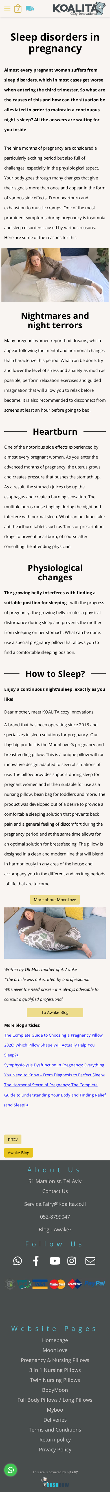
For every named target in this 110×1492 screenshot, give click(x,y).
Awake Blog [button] (18, 1152)
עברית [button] (13, 1139)
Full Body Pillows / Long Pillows (55, 1399)
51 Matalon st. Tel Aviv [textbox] (55, 1181)
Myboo (55, 1409)
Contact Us (55, 1191)
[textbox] (55, 42)
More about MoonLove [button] (55, 899)
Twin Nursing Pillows (55, 1379)
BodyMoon (55, 1389)
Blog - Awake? (55, 1229)
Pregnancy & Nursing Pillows (55, 1360)
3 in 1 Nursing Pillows (55, 1370)
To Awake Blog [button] (55, 1012)
